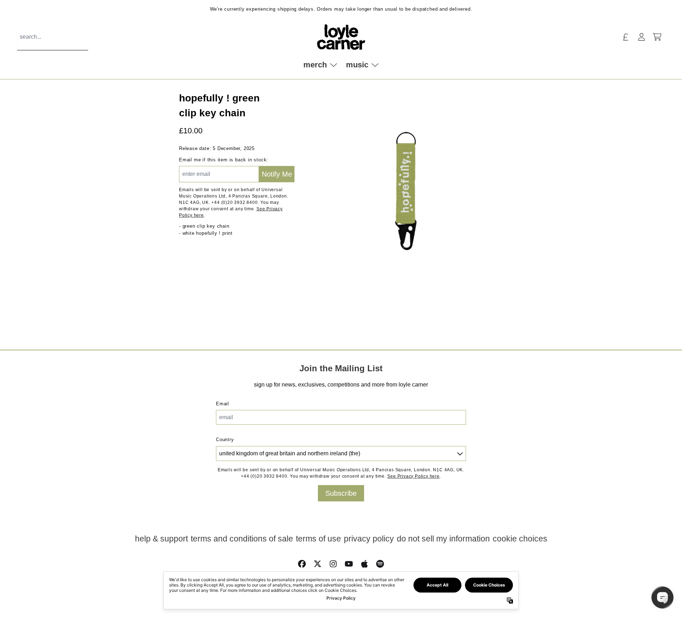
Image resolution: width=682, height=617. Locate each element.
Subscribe (341, 493)
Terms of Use (318, 538)
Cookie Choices (520, 538)
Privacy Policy (369, 538)
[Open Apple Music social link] (364, 564)
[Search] (91, 37)
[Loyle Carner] (341, 37)
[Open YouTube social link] (349, 564)
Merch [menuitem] (315, 64)
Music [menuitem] (357, 64)
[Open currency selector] (626, 37)
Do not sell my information (443, 538)
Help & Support (161, 538)
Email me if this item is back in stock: (223, 159)
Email (222, 403)
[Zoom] (406, 188)
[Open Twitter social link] (317, 564)
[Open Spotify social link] (380, 564)
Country (225, 439)
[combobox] (52, 37)
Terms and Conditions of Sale (242, 538)
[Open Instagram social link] (333, 564)
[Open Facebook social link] (302, 564)
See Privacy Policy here (413, 476)
